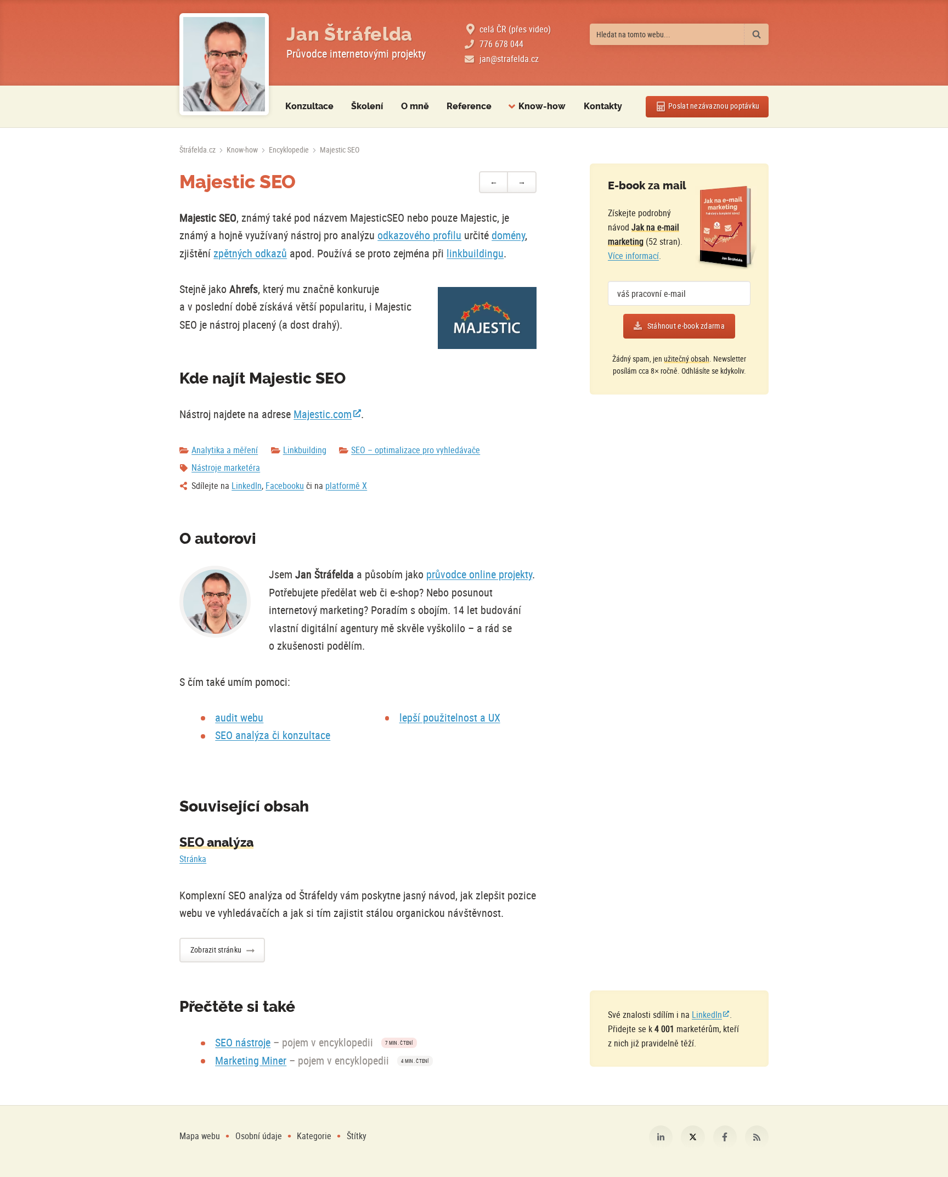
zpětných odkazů (250, 253)
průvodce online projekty (479, 574)
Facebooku (285, 486)
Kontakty (603, 106)
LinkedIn (247, 486)
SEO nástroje (242, 1042)
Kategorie (315, 1136)
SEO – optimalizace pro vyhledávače (415, 450)
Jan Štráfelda (349, 34)
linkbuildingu (475, 253)
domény (508, 235)
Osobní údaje (258, 1136)
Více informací (633, 256)
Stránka (192, 859)
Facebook (725, 1137)
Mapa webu (199, 1136)
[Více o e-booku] (726, 227)
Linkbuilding (304, 450)
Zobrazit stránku (215, 950)
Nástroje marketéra (225, 467)
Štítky (356, 1136)
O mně (415, 106)
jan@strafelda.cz (509, 59)
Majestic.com (323, 414)
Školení (367, 106)
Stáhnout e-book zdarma (686, 326)
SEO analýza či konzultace (272, 735)
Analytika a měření (224, 450)
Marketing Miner (250, 1060)
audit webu (239, 717)
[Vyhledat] (756, 34)
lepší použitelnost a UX (449, 717)
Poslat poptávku (713, 106)
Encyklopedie (289, 150)
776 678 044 (501, 44)
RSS (757, 1137)
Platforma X (692, 1137)
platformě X (346, 486)
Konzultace (309, 106)
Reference (469, 106)
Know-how (242, 150)
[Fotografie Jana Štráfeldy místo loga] (224, 64)
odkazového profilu (419, 235)
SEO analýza (216, 842)
